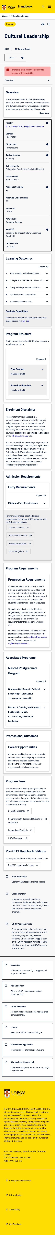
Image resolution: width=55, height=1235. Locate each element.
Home (5, 16)
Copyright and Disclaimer (20, 1180)
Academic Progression (37, 637)
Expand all (43, 267)
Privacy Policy (15, 1195)
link (27, 321)
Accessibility (14, 1209)
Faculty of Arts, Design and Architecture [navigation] (26, 126)
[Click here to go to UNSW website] (9, 8)
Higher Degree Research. (19, 643)
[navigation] (18, 527)
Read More (44, 113)
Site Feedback (15, 1224)
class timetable (21, 436)
